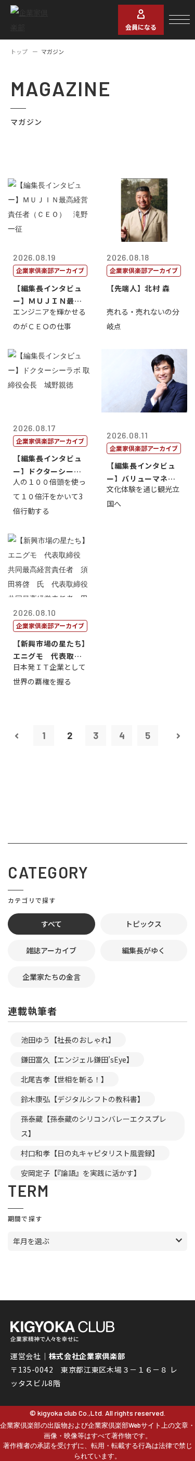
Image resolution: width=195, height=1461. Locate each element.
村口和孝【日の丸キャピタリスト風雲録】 (90, 1153)
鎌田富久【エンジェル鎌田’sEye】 (77, 1059)
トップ (19, 51)
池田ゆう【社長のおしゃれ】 (68, 1040)
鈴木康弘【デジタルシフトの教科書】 (83, 1099)
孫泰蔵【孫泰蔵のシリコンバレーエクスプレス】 (93, 1126)
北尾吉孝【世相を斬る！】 (64, 1079)
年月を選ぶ (31, 1241)
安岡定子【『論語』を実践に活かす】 (81, 1173)
